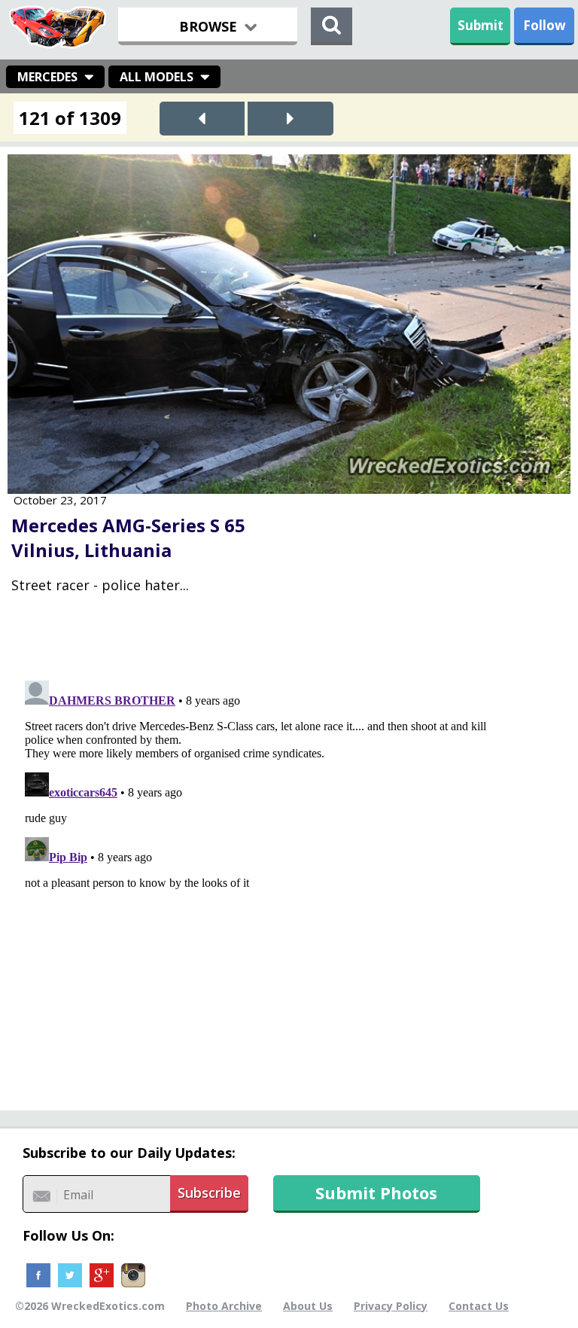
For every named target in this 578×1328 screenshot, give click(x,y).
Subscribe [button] (209, 1192)
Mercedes (47, 77)
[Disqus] (289, 863)
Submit (480, 25)
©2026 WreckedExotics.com (90, 1306)
